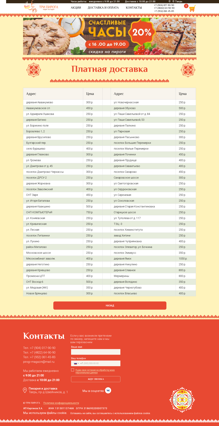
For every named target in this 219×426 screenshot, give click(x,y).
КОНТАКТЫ (134, 7)
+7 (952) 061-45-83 (164, 11)
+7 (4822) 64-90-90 (164, 8)
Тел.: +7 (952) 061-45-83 (39, 357)
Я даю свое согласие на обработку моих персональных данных (95, 371)
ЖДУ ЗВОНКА (96, 379)
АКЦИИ (76, 7)
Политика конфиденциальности (61, 403)
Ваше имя (76, 347)
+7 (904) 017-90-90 (164, 5)
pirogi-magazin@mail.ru (38, 362)
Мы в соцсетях (93, 391)
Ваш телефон (78, 358)
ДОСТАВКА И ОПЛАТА (103, 7)
